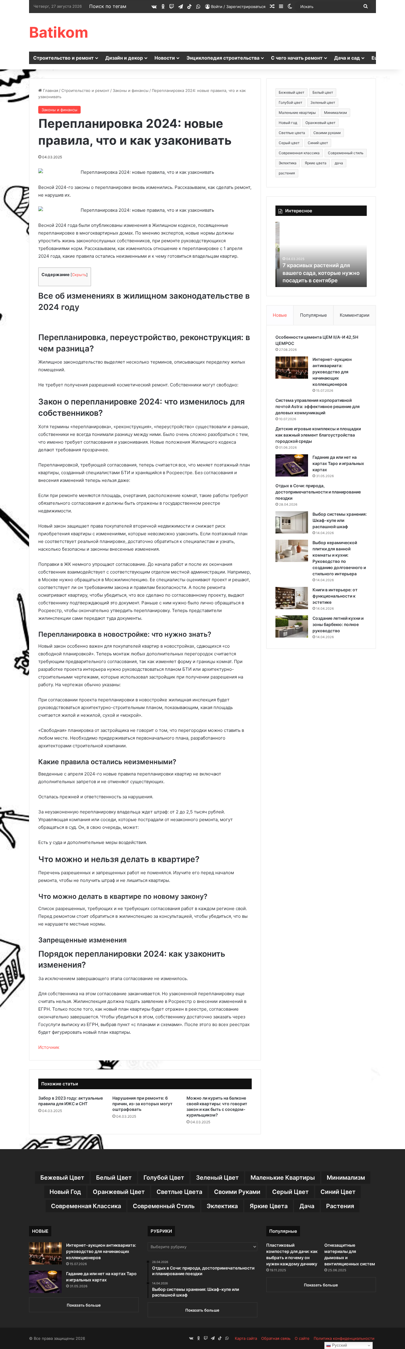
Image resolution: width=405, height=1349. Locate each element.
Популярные (313, 315)
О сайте (302, 1338)
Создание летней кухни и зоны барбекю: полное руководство (337, 624)
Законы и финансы (131, 90)
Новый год (288, 122)
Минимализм (335, 112)
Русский (339, 1345)
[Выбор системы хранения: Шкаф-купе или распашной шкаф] (291, 522)
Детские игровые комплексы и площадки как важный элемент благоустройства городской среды (318, 435)
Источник (48, 1047)
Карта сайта (246, 1338)
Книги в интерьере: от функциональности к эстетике (335, 596)
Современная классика (299, 153)
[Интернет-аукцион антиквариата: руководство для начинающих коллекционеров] (291, 367)
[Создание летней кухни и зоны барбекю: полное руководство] (291, 626)
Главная (50, 90)
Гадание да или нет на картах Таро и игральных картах (338, 463)
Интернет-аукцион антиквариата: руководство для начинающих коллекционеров (332, 372)
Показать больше (84, 1305)
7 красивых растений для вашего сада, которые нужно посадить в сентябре (316, 272)
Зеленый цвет (322, 102)
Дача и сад (347, 58)
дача (339, 163)
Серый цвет (289, 143)
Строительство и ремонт (63, 58)
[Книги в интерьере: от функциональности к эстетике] (291, 598)
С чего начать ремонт (297, 58)
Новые (280, 315)
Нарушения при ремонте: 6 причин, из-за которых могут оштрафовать (142, 1103)
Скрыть (79, 275)
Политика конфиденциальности (344, 1338)
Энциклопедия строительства (222, 58)
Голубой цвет (290, 102)
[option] (321, 254)
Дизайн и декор (124, 58)
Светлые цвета (292, 132)
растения (287, 173)
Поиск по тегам (107, 6)
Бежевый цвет (291, 92)
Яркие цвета (315, 163)
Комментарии (354, 315)
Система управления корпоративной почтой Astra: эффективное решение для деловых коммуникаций (317, 406)
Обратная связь (276, 1338)
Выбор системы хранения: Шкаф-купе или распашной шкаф (339, 520)
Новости (164, 58)
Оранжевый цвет (320, 122)
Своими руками (327, 132)
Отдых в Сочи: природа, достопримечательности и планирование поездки (318, 492)
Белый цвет (322, 92)
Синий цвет (318, 143)
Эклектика (287, 163)
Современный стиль (345, 153)
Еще (376, 58)
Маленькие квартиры (297, 112)
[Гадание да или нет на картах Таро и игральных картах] (291, 465)
